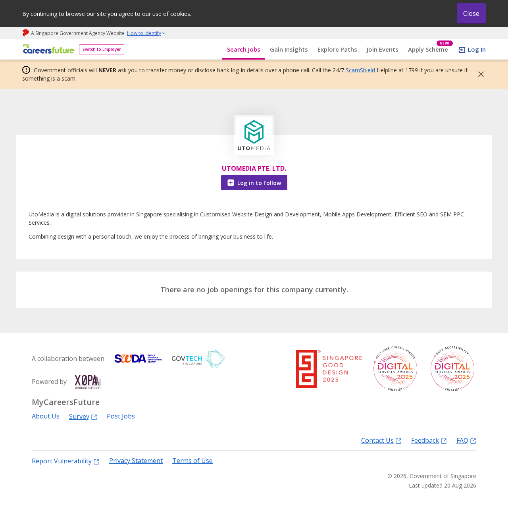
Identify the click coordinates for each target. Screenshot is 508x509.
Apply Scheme (429, 49)
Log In (477, 49)
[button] (478, 74)
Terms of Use (192, 461)
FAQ (462, 440)
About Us (46, 416)
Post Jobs (121, 416)
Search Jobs (243, 49)
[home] (47, 49)
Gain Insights (289, 49)
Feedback (425, 440)
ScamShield (360, 70)
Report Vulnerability (62, 461)
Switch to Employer (102, 49)
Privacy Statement (136, 461)
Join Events (382, 49)
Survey (79, 416)
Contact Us (377, 440)
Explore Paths (337, 49)
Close (471, 13)
